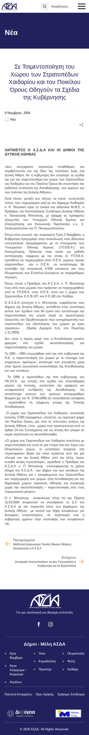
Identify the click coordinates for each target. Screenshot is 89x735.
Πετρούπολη (75, 653)
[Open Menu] (81, 6)
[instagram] (50, 624)
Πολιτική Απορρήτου (18, 694)
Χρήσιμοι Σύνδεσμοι (71, 694)
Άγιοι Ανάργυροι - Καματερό (18, 670)
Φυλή (71, 661)
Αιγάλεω (16, 682)
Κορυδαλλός (47, 661)
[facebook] (38, 624)
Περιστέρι (45, 669)
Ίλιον (42, 653)
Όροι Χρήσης (45, 694)
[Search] (45, 6)
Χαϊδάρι (72, 669)
